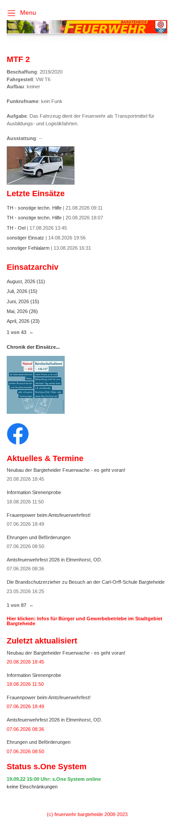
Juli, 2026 (18, 291)
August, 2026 (22, 281)
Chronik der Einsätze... (33, 347)
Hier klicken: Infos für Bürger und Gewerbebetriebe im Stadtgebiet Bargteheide (84, 621)
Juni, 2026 (18, 301)
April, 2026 (19, 321)
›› (31, 332)
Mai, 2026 (18, 311)
